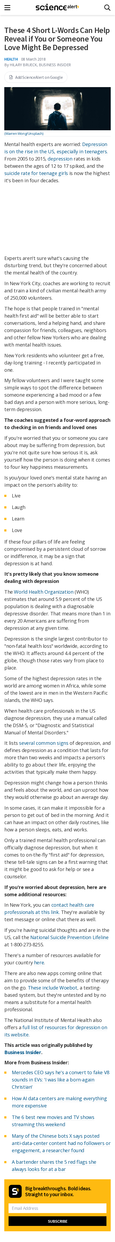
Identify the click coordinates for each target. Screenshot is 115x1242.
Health (11, 59)
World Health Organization (43, 592)
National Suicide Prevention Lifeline (69, 937)
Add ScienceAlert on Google (39, 77)
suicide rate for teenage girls (36, 173)
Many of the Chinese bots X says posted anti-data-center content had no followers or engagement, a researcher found (61, 1143)
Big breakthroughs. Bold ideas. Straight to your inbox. (58, 1191)
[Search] (107, 7)
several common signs (43, 743)
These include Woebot (52, 987)
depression (60, 158)
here (39, 962)
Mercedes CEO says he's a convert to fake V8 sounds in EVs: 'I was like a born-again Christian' (60, 1079)
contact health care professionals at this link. (49, 908)
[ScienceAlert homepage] (57, 7)
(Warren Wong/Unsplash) (23, 133)
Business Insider (22, 1052)
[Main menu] (9, 7)
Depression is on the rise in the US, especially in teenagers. (56, 148)
